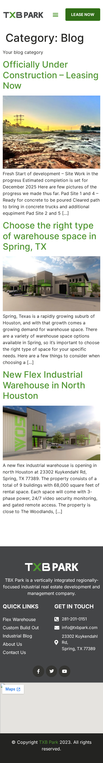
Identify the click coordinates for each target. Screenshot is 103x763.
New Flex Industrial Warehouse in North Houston (44, 385)
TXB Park (48, 742)
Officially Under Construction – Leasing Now (51, 75)
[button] (55, 14)
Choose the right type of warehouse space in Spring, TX (49, 236)
